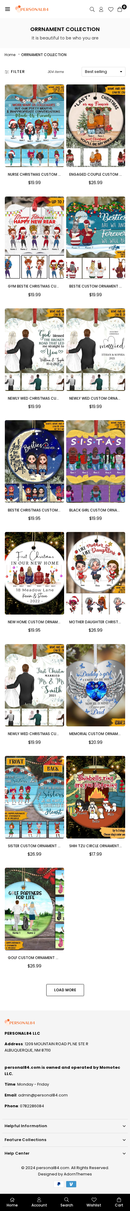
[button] (7, 9)
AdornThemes (78, 1174)
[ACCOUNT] (101, 9)
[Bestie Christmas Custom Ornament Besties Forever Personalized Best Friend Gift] (34, 461)
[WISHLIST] (110, 9)
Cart (119, 1205)
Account (39, 1205)
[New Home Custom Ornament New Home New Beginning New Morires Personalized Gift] (34, 573)
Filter (18, 71)
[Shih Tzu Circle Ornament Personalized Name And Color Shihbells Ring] (95, 797)
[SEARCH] (92, 9)
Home (10, 54)
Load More (65, 989)
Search (66, 1205)
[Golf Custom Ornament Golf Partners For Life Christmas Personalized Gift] (34, 909)
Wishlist (93, 1205)
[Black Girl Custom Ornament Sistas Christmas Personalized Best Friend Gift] (95, 461)
